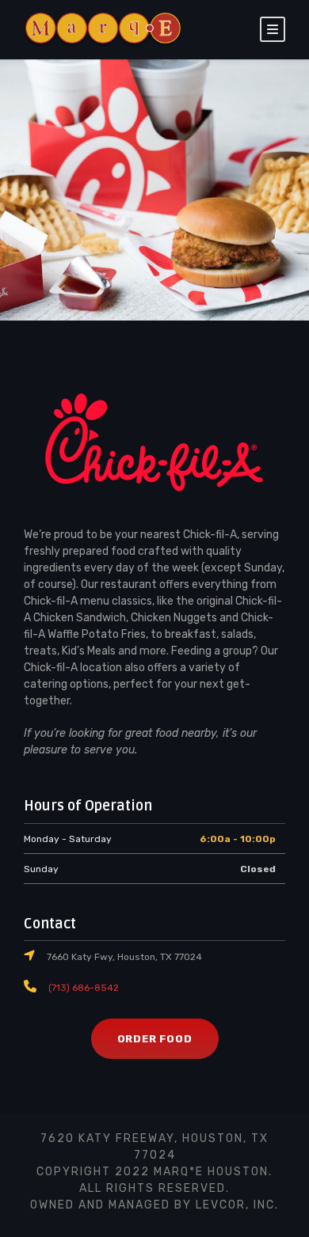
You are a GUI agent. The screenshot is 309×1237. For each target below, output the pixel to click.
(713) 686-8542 (83, 987)
